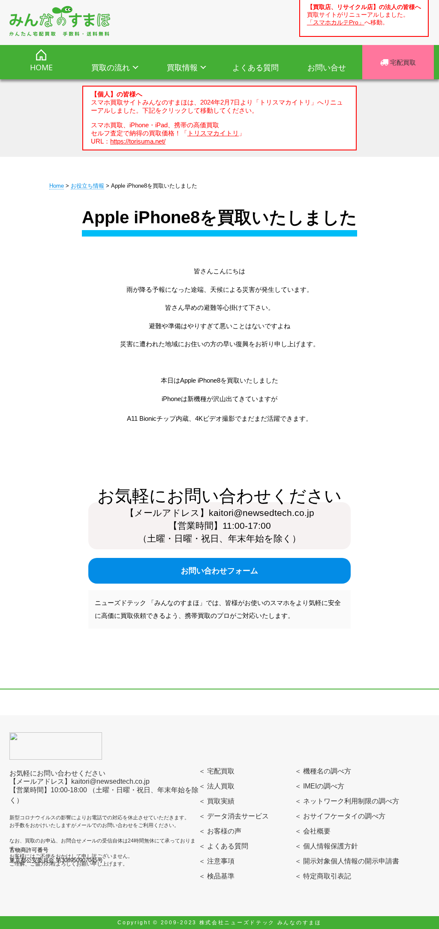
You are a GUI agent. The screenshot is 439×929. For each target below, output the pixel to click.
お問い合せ (326, 67)
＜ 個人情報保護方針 (326, 846)
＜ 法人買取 (216, 786)
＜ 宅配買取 (216, 771)
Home (56, 186)
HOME (41, 67)
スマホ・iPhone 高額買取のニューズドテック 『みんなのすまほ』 (59, 21)
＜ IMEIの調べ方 (319, 786)
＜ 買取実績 (216, 801)
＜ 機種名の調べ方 (323, 771)
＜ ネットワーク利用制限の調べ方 (347, 801)
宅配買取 (402, 62)
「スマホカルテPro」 (335, 22)
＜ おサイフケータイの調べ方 (340, 816)
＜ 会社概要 (313, 831)
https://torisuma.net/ (137, 141)
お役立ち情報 (87, 186)
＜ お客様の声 (219, 831)
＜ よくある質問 (223, 846)
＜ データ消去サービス (233, 816)
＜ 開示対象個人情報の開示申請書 (347, 861)
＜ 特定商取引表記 (323, 876)
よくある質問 (255, 67)
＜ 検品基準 (216, 876)
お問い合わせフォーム (219, 570)
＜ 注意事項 (216, 861)
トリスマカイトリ (213, 133)
